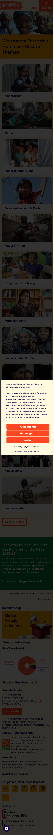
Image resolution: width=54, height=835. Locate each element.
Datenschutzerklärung (31, 451)
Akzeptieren (28, 426)
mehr (27, 440)
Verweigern (27, 433)
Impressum (18, 451)
